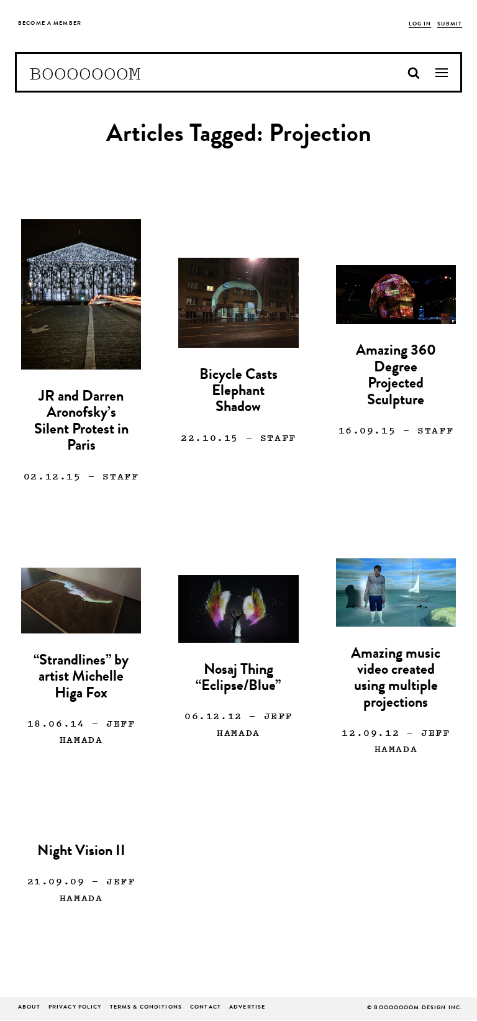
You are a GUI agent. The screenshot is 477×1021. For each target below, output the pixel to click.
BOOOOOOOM (85, 73)
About (29, 1007)
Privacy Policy (75, 1007)
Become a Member (49, 24)
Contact (205, 1007)
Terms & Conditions (146, 1007)
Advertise (247, 1007)
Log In (420, 24)
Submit (449, 24)
